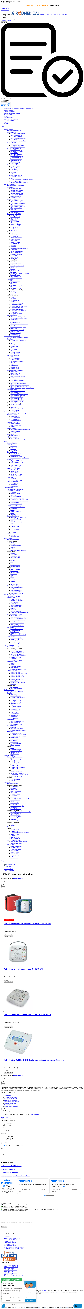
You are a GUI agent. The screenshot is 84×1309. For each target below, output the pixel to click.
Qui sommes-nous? (9, 1236)
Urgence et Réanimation (10, 870)
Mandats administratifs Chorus (12, 1238)
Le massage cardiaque (8, 1169)
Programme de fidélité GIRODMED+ (14, 1276)
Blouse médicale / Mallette (11, 119)
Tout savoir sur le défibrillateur (11, 1166)
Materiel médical (8, 869)
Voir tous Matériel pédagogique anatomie (17, 337)
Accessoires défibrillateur (10, 1097)
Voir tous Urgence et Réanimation (16, 646)
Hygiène (6, 116)
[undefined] (13, 1189)
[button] (3, 1306)
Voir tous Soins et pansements (15, 489)
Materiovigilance (8, 1274)
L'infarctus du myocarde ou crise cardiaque (15, 1176)
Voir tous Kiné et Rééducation (15, 596)
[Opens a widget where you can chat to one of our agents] (77, 1306)
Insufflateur (7, 1104)
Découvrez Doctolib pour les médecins (14, 1247)
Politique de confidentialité (11, 1267)
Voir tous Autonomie (12, 783)
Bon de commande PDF (10, 1245)
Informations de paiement (10, 1273)
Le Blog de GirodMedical (10, 1239)
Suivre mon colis (8, 1271)
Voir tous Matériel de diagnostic (15, 185)
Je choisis (18, 1300)
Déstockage (7, 123)
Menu (2, 126)
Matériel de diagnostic (9, 111)
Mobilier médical (8, 110)
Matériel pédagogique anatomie (12, 113)
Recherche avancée (6, 20)
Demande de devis (9, 1244)
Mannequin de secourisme (10, 1100)
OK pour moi (30, 1300)
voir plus (63, 1186)
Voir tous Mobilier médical (14, 130)
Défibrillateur (7, 1095)
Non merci (7, 1300)
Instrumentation (8, 114)
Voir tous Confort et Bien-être (15, 691)
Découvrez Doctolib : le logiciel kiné (13, 1248)
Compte (3, 861)
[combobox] (8, 19)
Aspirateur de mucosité (10, 1103)
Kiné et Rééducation (9, 117)
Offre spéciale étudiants (10, 1242)
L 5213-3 (43, 1290)
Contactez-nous (5, 10)
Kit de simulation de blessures (11, 1101)
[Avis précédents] (16, 1186)
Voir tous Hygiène (12, 443)
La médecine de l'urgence (9, 1172)
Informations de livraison (10, 1270)
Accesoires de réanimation (11, 1106)
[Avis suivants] (82, 1186)
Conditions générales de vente (11, 1265)
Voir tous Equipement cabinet (14, 757)
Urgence (6, 122)
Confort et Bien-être (9, 120)
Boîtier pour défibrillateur (10, 1098)
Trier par (3, 878)
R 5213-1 (57, 1292)
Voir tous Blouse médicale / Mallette (16, 413)
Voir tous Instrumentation (13, 539)
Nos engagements (8, 1241)
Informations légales (9, 1268)
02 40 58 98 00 (5, 8)
